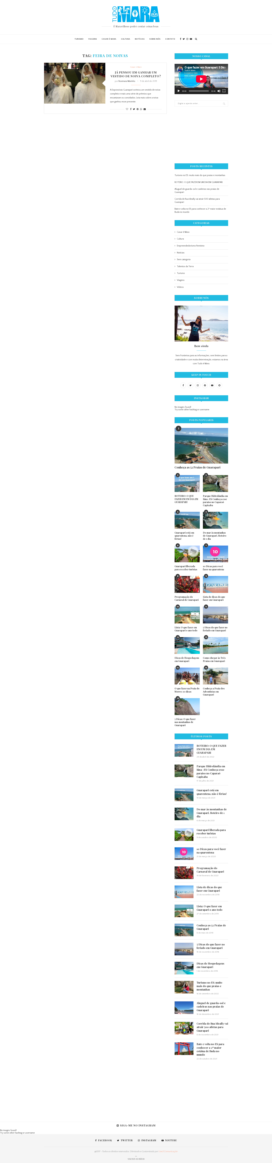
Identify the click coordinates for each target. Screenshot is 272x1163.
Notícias (140, 39)
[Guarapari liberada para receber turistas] (187, 554)
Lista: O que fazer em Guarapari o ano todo (186, 629)
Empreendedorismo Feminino (190, 246)
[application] (201, 79)
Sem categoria (183, 259)
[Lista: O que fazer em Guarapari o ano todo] (187, 615)
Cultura (125, 39)
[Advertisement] (201, 135)
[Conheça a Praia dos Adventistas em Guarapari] (215, 676)
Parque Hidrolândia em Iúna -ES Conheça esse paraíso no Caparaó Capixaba (215, 500)
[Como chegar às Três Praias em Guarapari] (215, 645)
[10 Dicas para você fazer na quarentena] (215, 554)
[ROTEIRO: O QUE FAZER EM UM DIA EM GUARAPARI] (187, 483)
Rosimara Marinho (127, 81)
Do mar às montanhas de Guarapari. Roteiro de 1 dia (214, 535)
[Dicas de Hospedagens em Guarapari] (187, 645)
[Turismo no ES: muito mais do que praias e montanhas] (184, 987)
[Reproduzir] (178, 91)
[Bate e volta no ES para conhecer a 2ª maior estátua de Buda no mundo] (184, 1048)
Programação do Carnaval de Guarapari (187, 598)
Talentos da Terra (185, 266)
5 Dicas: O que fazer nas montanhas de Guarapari (185, 722)
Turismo (79, 39)
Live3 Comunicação (168, 1151)
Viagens (92, 39)
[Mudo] (219, 91)
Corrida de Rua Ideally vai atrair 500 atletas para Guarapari (212, 1027)
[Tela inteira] (224, 91)
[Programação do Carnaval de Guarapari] (187, 584)
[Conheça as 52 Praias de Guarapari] (201, 446)
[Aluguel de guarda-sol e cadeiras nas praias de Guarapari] (184, 1007)
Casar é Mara (109, 39)
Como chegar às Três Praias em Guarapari (214, 659)
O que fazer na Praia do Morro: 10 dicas (187, 690)
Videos (180, 287)
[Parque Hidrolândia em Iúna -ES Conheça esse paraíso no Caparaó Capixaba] (215, 483)
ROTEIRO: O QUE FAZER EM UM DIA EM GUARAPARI (199, 182)
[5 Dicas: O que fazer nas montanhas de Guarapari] (187, 706)
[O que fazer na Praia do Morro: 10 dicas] (187, 676)
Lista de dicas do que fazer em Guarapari (214, 598)
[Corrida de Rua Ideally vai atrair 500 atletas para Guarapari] (184, 1028)
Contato (170, 39)
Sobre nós (155, 39)
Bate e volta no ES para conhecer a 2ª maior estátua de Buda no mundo (210, 1049)
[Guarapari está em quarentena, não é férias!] (187, 520)
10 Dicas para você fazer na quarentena (213, 568)
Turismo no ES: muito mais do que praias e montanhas (200, 175)
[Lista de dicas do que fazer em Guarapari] (215, 584)
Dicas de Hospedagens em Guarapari (187, 659)
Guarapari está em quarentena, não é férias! (184, 535)
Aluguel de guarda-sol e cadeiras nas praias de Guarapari (211, 1006)
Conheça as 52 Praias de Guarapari (197, 467)
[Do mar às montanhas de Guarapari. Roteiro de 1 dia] (215, 520)
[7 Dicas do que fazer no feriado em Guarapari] (215, 615)
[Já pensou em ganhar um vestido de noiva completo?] (74, 83)
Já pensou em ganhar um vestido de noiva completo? (136, 74)
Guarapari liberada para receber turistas (186, 568)
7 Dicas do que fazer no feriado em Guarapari (215, 629)
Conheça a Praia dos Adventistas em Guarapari (214, 691)
